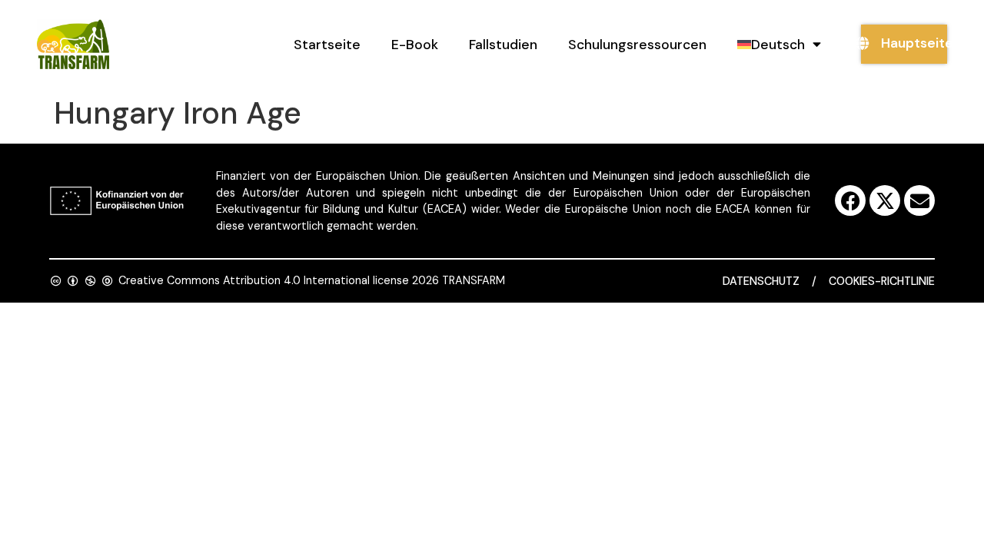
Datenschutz (761, 281)
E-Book (414, 44)
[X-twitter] (884, 200)
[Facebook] (850, 200)
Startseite (327, 44)
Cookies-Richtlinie (882, 281)
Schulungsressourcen (637, 44)
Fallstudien (503, 44)
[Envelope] (919, 200)
